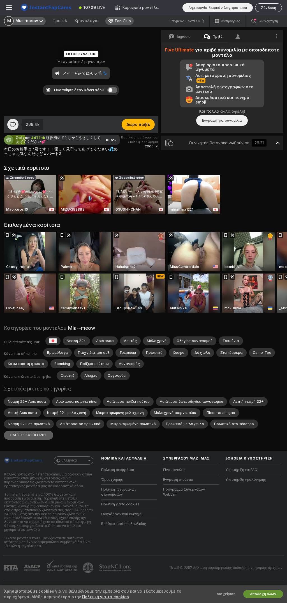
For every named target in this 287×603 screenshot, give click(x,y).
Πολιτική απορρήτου (117, 470)
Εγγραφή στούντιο (178, 480)
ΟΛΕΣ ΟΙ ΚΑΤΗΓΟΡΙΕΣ (28, 435)
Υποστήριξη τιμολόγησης (245, 480)
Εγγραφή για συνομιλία (222, 120)
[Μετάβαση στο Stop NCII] (115, 567)
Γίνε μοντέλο (174, 470)
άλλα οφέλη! (232, 111)
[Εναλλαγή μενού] (9, 7)
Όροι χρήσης (112, 480)
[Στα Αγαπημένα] (12, 124)
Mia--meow (81, 328)
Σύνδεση (268, 8)
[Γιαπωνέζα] (53, 340)
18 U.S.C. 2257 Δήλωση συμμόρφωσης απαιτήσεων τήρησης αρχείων (226, 568)
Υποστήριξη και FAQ (241, 470)
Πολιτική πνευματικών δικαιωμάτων (118, 491)
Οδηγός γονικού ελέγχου (122, 514)
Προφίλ (60, 20)
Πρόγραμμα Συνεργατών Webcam (184, 491)
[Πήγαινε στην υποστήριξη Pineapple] (88, 567)
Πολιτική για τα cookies (120, 504)
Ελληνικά (69, 460)
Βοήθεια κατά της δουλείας (123, 524)
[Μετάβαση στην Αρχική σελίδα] (46, 7)
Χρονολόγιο (86, 20)
